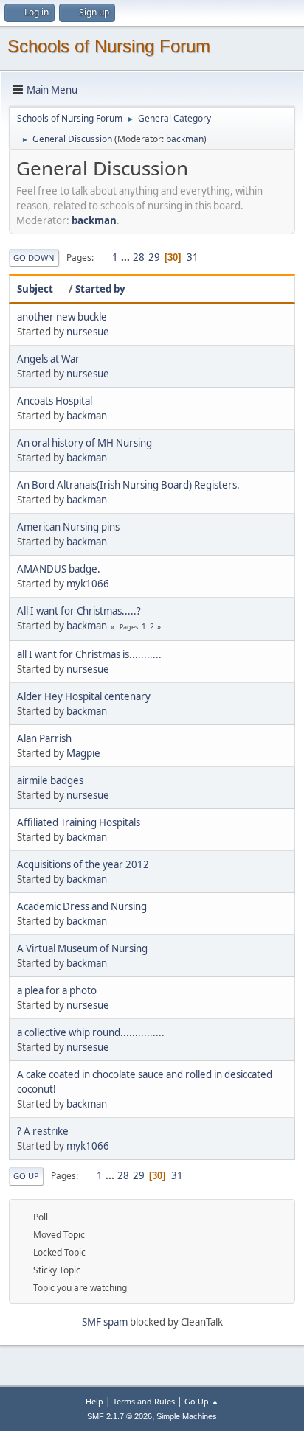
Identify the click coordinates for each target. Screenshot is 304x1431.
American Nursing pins (68, 526)
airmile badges (50, 780)
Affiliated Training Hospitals (78, 822)
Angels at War (48, 358)
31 (192, 257)
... (126, 257)
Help (94, 1401)
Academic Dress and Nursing (82, 906)
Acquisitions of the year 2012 (83, 864)
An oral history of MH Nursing (84, 442)
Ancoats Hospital (54, 400)
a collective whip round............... (91, 1032)
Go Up (26, 1175)
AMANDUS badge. (58, 568)
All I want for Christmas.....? (79, 610)
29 (154, 257)
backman (185, 139)
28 (139, 257)
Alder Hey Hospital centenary (84, 696)
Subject (35, 288)
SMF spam (105, 1322)
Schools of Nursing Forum (108, 46)
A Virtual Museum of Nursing (82, 948)
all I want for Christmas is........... (89, 654)
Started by (100, 288)
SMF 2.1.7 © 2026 (119, 1416)
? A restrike (43, 1131)
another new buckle (62, 316)
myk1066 (87, 583)
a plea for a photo (57, 990)
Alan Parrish (44, 738)
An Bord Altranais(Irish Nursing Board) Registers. (128, 484)
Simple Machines (186, 1416)
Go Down (34, 257)
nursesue (87, 331)
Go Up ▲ (201, 1401)
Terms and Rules (144, 1401)
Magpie (83, 753)
